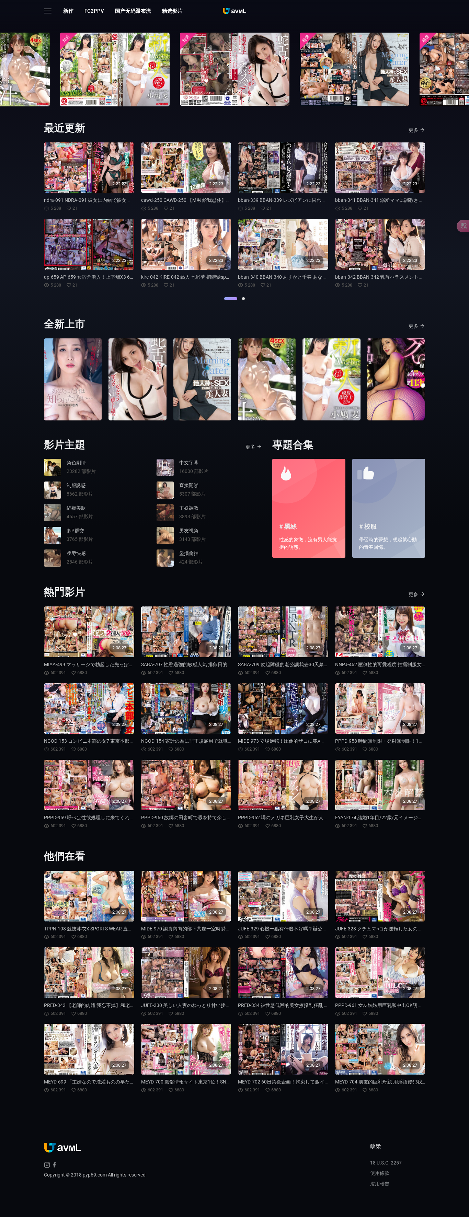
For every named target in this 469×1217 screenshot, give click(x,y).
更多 (413, 130)
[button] (231, 298)
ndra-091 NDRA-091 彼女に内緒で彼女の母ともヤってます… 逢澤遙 (116, 200)
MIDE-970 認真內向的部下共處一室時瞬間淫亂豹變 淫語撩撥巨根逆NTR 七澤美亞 (227, 928)
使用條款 (379, 1173)
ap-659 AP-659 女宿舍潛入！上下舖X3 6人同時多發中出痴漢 (108, 277)
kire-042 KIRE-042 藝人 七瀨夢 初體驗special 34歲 (194, 277)
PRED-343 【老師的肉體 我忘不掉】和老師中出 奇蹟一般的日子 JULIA (118, 1005)
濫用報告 (379, 1183)
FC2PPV (94, 11)
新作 (68, 11)
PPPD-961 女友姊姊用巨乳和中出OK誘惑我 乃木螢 (389, 1005)
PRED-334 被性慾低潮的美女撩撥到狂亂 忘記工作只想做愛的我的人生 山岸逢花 (322, 1005)
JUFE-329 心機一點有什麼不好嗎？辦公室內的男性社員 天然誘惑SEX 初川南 (319, 928)
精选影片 (172, 11)
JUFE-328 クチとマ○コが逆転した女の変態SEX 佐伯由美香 (398, 928)
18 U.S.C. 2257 (386, 1163)
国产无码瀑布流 (133, 11)
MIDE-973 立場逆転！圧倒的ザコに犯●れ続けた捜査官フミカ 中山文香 (313, 741)
